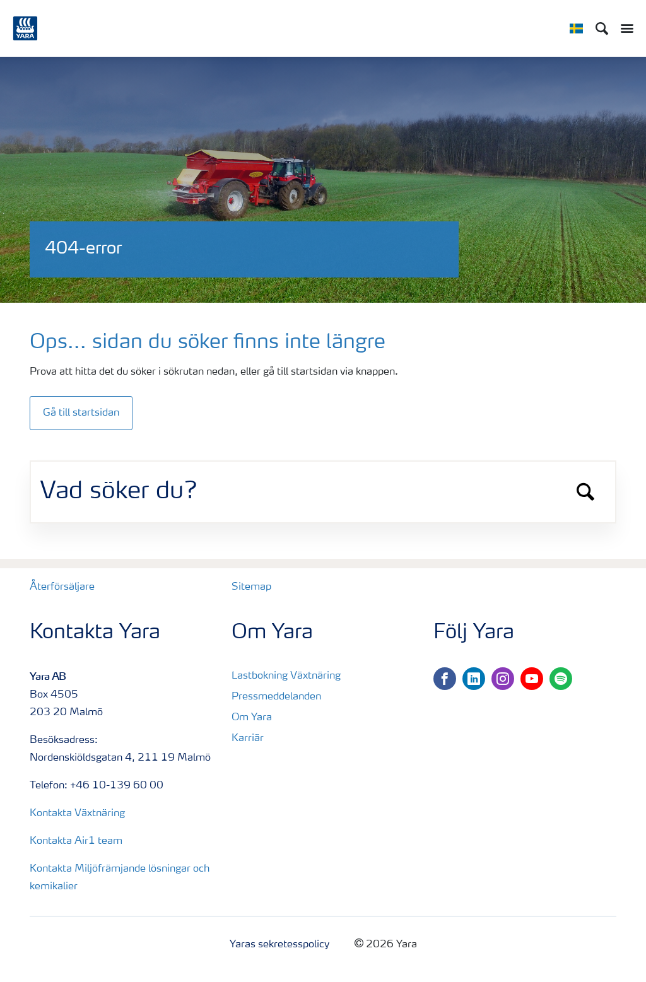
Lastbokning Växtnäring (286, 676)
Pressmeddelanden (276, 697)
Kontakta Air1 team (76, 841)
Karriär (248, 739)
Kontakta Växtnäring (77, 814)
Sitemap (251, 587)
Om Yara (252, 718)
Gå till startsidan (81, 413)
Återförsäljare (62, 587)
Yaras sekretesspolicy (279, 945)
